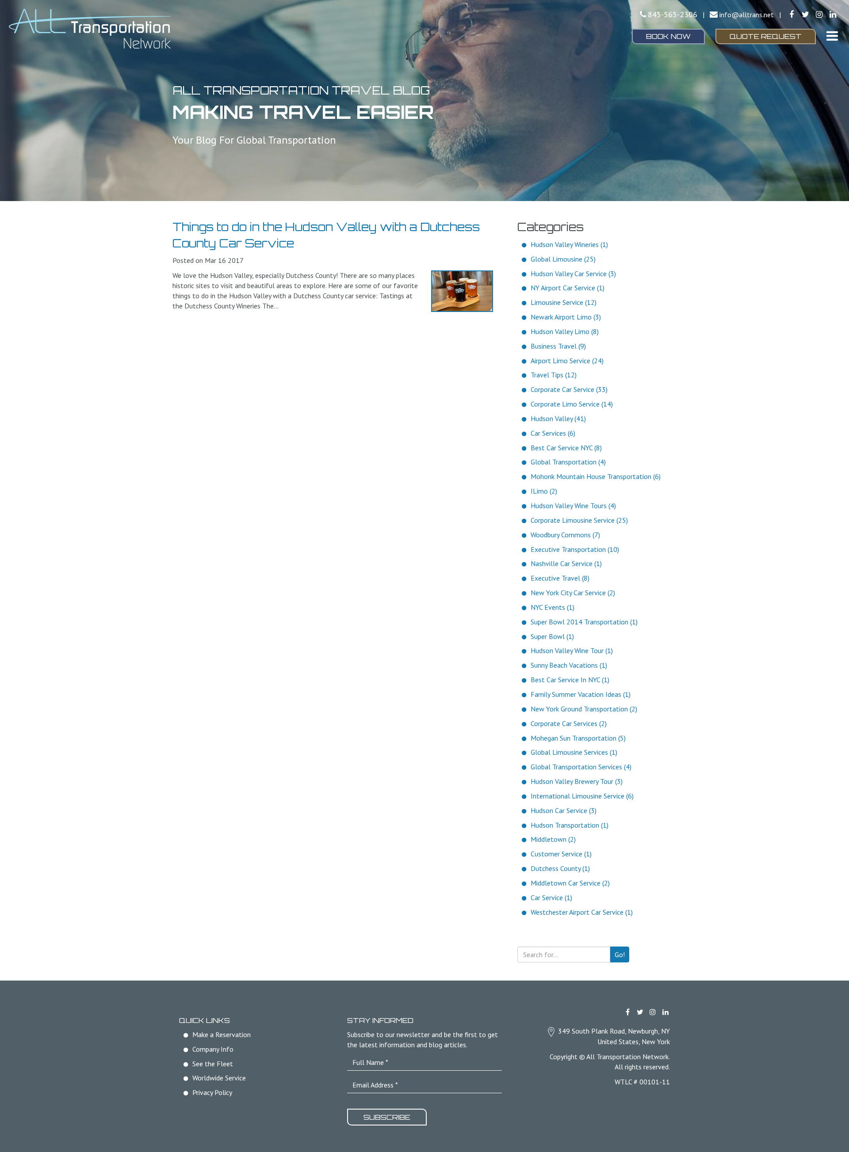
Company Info (212, 1049)
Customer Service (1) (561, 853)
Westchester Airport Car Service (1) (582, 912)
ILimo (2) (544, 491)
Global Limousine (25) (563, 259)
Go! (620, 954)
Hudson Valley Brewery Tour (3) (577, 781)
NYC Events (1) (552, 607)
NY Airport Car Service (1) (567, 287)
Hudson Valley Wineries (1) (569, 244)
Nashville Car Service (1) (566, 563)
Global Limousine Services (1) (574, 752)
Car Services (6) (553, 433)
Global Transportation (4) (568, 461)
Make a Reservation (221, 1034)
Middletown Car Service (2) (570, 882)
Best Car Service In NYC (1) (570, 679)
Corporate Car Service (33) (569, 389)
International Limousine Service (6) (582, 795)
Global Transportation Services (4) (581, 766)
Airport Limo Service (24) (567, 360)
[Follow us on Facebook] (791, 14)
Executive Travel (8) (560, 578)
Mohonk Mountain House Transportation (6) (596, 476)
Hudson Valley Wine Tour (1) (572, 650)
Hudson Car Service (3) (564, 810)
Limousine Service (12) (564, 302)
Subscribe (386, 1117)
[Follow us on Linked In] (833, 14)
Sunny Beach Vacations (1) (569, 665)
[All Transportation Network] (141, 29)
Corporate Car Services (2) (569, 723)
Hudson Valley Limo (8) (565, 331)
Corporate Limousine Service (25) (579, 520)
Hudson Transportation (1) (569, 825)
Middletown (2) (553, 839)
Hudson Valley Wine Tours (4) (573, 505)
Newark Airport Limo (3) (566, 316)
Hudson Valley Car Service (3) (573, 273)
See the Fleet (212, 1063)
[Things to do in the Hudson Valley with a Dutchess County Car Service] (462, 291)
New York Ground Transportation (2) (584, 708)
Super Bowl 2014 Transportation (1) (584, 621)
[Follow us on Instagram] (819, 14)
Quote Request (766, 36)
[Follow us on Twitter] (805, 14)
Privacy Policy (212, 1092)
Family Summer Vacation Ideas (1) (581, 694)
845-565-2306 (672, 14)
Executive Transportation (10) (575, 549)
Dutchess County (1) (560, 868)
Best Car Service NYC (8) (566, 447)
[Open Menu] (832, 35)
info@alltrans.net (746, 14)
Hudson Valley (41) (558, 418)
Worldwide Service (219, 1077)
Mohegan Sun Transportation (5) (578, 738)
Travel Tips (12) (554, 374)
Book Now (668, 36)
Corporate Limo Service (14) (572, 403)
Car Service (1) (551, 897)
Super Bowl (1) (552, 636)
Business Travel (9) (558, 346)
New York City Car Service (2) (573, 592)
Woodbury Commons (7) (565, 534)
